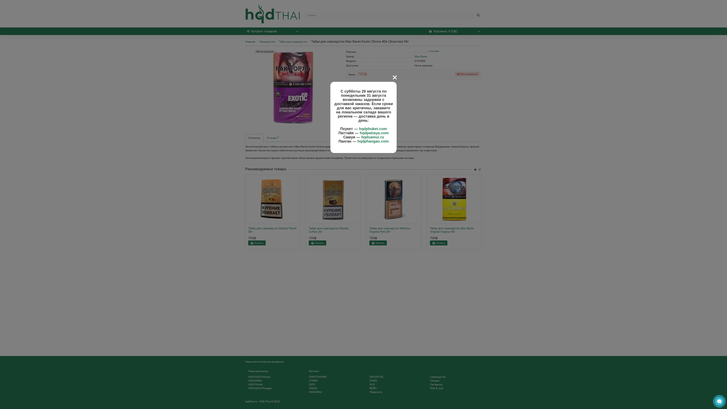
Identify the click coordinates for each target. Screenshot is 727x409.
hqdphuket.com (373, 129)
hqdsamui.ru (372, 137)
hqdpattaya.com (374, 133)
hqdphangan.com (373, 141)
